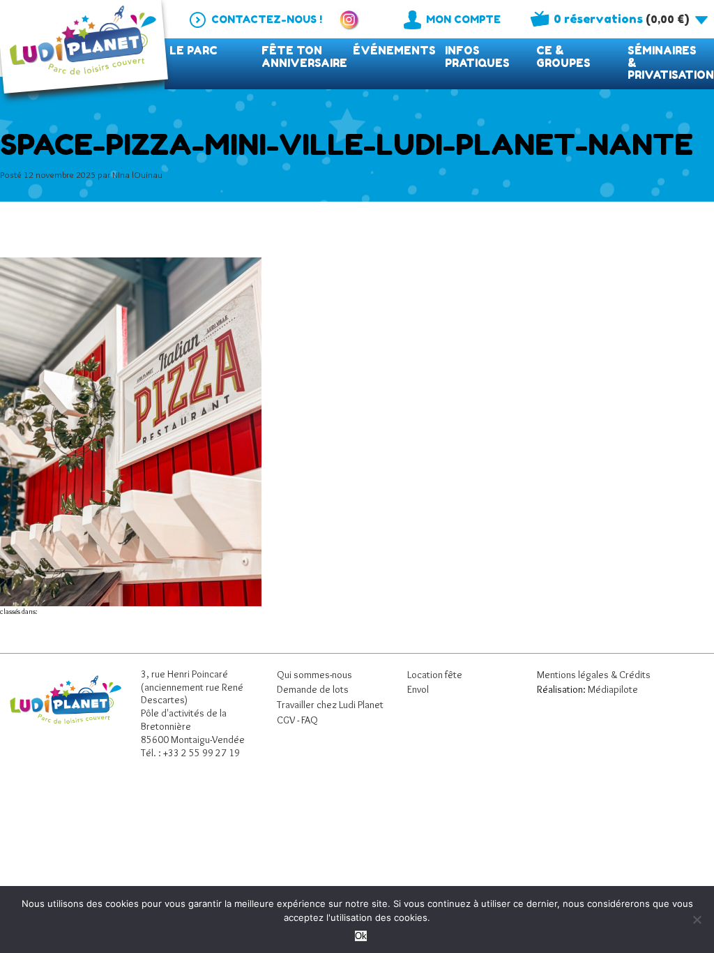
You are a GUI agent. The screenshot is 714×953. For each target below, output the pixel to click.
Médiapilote (613, 689)
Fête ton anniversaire (304, 57)
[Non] (697, 919)
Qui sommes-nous (314, 674)
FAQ (309, 720)
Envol (418, 689)
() (621, 19)
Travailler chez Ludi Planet (330, 704)
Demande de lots (313, 689)
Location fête (434, 674)
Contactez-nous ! (266, 19)
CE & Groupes (563, 57)
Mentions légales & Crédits (594, 674)
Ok (361, 936)
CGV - (289, 720)
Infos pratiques (477, 57)
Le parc (193, 50)
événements (394, 50)
